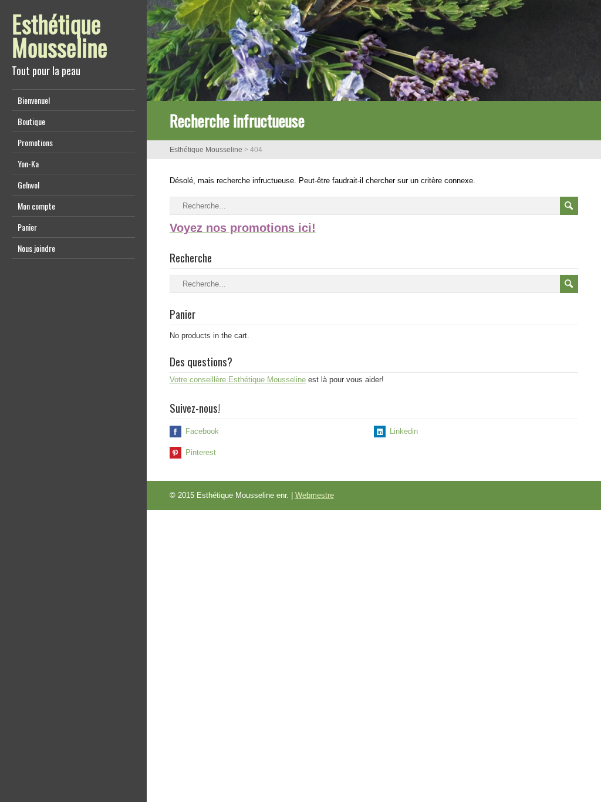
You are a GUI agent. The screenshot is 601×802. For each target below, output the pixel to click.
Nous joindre (36, 248)
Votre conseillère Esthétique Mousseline (238, 379)
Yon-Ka (28, 163)
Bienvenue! (34, 100)
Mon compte (36, 206)
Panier (27, 227)
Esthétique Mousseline (59, 35)
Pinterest (200, 452)
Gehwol (28, 184)
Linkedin (404, 431)
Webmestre (314, 495)
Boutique (31, 121)
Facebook (202, 431)
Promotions (35, 142)
